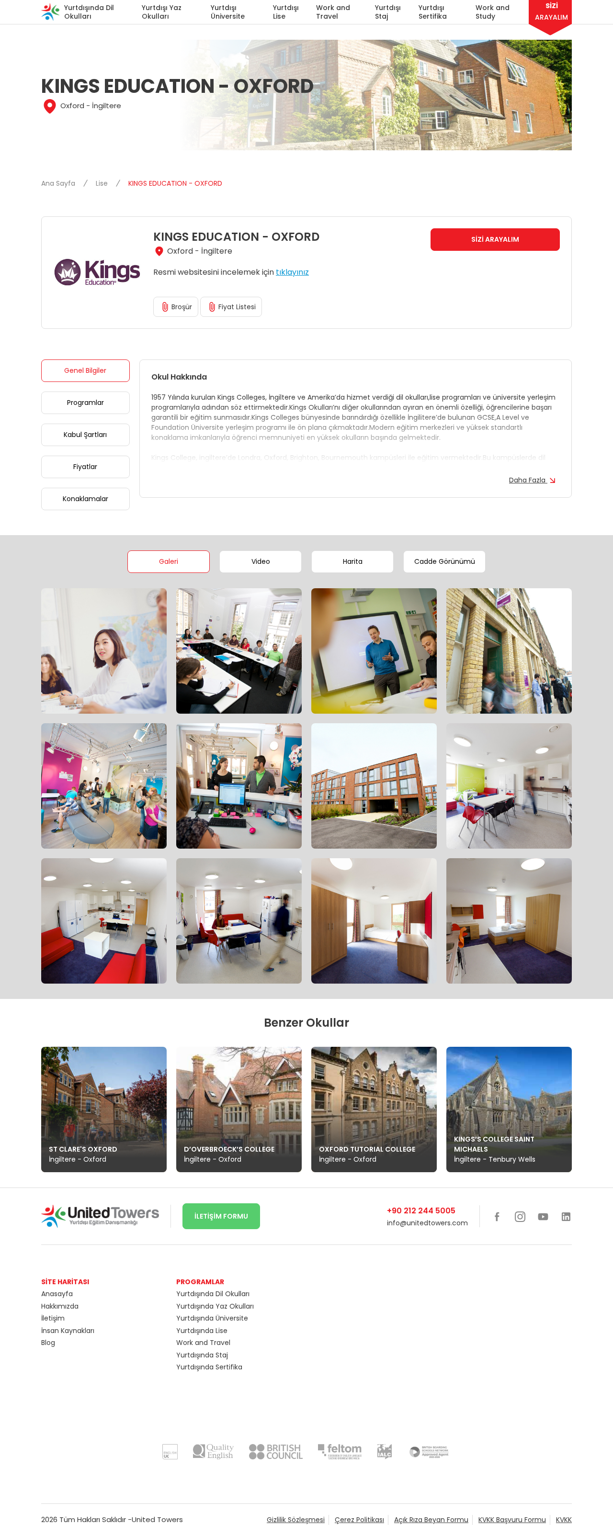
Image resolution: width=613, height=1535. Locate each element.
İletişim (53, 1318)
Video (260, 561)
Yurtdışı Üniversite (228, 12)
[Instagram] (520, 1216)
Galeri (168, 561)
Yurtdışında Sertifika (209, 1367)
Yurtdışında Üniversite (212, 1318)
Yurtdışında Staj (202, 1355)
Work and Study (493, 12)
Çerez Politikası (359, 1519)
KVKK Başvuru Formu (512, 1519)
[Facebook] (497, 1216)
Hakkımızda (60, 1306)
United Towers (157, 1519)
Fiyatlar (85, 466)
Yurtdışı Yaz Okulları (162, 12)
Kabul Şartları (85, 434)
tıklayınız (292, 272)
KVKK (564, 1519)
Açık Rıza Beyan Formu (431, 1519)
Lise (103, 183)
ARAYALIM (551, 11)
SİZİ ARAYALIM (495, 239)
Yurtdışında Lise (201, 1330)
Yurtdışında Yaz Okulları (215, 1306)
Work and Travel (333, 12)
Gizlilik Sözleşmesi (296, 1519)
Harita (353, 561)
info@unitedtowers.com (427, 1223)
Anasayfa (57, 1294)
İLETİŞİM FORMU (221, 1216)
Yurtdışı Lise (286, 12)
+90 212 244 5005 (421, 1210)
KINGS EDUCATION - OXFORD (175, 183)
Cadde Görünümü (444, 561)
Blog (48, 1342)
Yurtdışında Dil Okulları (89, 12)
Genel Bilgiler (85, 370)
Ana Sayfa (59, 183)
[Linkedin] (566, 1216)
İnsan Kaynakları (67, 1330)
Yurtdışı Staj (388, 12)
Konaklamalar (85, 499)
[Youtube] (543, 1216)
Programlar (85, 402)
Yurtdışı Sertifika (433, 12)
